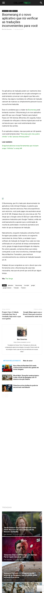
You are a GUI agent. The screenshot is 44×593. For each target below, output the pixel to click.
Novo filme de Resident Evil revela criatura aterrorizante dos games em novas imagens (26, 367)
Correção (26, 285)
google (33, 285)
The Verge (9, 279)
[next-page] (6, 395)
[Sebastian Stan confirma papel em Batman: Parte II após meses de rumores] (22, 549)
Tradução (16, 288)
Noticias (15, 11)
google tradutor (7, 288)
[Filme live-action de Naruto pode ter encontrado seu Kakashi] (7, 388)
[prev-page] (3, 395)
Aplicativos (5, 11)
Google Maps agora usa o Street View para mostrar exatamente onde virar (32, 314)
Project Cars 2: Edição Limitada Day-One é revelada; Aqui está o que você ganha (11, 315)
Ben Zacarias (8, 29)
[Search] (41, 3)
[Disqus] (22, 426)
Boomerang (32, 110)
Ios (10, 11)
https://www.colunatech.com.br (22, 342)
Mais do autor (28, 361)
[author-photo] (22, 336)
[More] (28, 37)
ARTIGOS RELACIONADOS (12, 361)
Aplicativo (10, 285)
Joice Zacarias (8, 534)
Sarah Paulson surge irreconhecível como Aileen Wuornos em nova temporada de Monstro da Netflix (20, 530)
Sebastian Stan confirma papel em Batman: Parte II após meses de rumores (20, 556)
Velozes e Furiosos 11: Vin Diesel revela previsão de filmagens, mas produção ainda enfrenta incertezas (20, 575)
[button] (3, 3)
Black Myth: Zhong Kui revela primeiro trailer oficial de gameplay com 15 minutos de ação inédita (26, 377)
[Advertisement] (22, 66)
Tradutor (23, 288)
